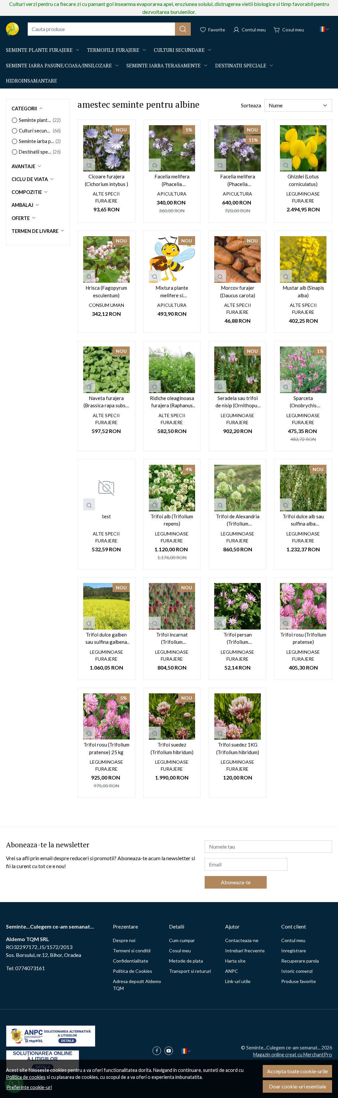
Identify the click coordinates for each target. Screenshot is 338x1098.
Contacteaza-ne (241, 940)
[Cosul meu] (289, 29)
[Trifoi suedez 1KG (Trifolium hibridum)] (237, 716)
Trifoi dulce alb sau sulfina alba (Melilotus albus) (303, 520)
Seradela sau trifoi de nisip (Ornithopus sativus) (237, 402)
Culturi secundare (179, 50)
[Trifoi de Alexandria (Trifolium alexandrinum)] (237, 488)
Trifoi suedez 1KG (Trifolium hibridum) (237, 748)
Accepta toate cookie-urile (297, 1071)
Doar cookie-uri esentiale (297, 1086)
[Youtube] (170, 1051)
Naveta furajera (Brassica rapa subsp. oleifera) (106, 402)
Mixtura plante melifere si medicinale (171, 292)
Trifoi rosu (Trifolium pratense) (303, 638)
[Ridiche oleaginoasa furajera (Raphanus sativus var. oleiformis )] (172, 370)
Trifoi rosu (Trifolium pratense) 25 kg (106, 748)
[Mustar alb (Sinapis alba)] (303, 259)
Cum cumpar (182, 940)
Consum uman (106, 305)
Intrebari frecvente (245, 950)
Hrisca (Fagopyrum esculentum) (106, 291)
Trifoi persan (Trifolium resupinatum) (237, 639)
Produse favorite (298, 981)
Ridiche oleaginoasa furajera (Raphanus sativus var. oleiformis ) (172, 402)
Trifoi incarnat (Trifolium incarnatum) (172, 639)
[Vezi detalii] (89, 164)
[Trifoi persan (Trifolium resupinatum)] (237, 606)
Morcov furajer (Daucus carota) (237, 291)
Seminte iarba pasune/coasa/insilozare (59, 65)
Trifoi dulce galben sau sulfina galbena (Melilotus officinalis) (106, 639)
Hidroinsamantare (31, 80)
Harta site (235, 961)
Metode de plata (186, 961)
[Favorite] (212, 29)
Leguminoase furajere (303, 197)
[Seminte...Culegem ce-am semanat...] (12, 29)
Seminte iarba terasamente (163, 65)
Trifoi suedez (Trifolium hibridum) (172, 748)
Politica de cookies (26, 1077)
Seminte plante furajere (39, 50)
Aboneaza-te (236, 882)
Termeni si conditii (132, 950)
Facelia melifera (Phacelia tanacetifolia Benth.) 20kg (237, 180)
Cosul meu (180, 950)
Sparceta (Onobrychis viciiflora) (303, 402)
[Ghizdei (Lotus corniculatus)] (303, 148)
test (106, 516)
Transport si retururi (190, 971)
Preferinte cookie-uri (29, 1087)
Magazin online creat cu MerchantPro (292, 1054)
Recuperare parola (300, 961)
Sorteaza (251, 105)
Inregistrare (293, 950)
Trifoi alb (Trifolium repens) (172, 520)
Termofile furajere (113, 50)
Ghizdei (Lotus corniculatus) (303, 180)
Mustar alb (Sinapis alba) (303, 291)
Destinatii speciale (240, 65)
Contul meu (293, 940)
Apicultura (171, 194)
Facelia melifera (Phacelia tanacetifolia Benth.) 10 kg (171, 180)
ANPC (231, 971)
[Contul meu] (249, 29)
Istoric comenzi (297, 971)
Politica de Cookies (132, 971)
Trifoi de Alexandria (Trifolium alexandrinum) (237, 520)
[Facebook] (158, 1051)
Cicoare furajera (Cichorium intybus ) (106, 180)
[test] (106, 488)
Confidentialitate (130, 961)
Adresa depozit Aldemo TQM (137, 984)
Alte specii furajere (106, 197)
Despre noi (124, 940)
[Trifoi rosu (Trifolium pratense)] (303, 606)
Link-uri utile (238, 981)
